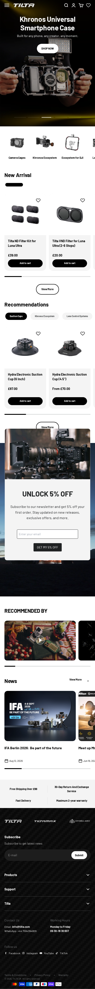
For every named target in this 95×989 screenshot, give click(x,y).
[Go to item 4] (61, 117)
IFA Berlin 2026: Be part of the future (33, 748)
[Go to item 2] (34, 117)
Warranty (63, 974)
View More (47, 289)
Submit (81, 856)
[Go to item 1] (20, 117)
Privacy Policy (42, 974)
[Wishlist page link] (88, 5)
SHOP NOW (47, 39)
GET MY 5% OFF (47, 547)
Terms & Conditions (15, 974)
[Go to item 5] (75, 117)
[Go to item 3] (47, 117)
